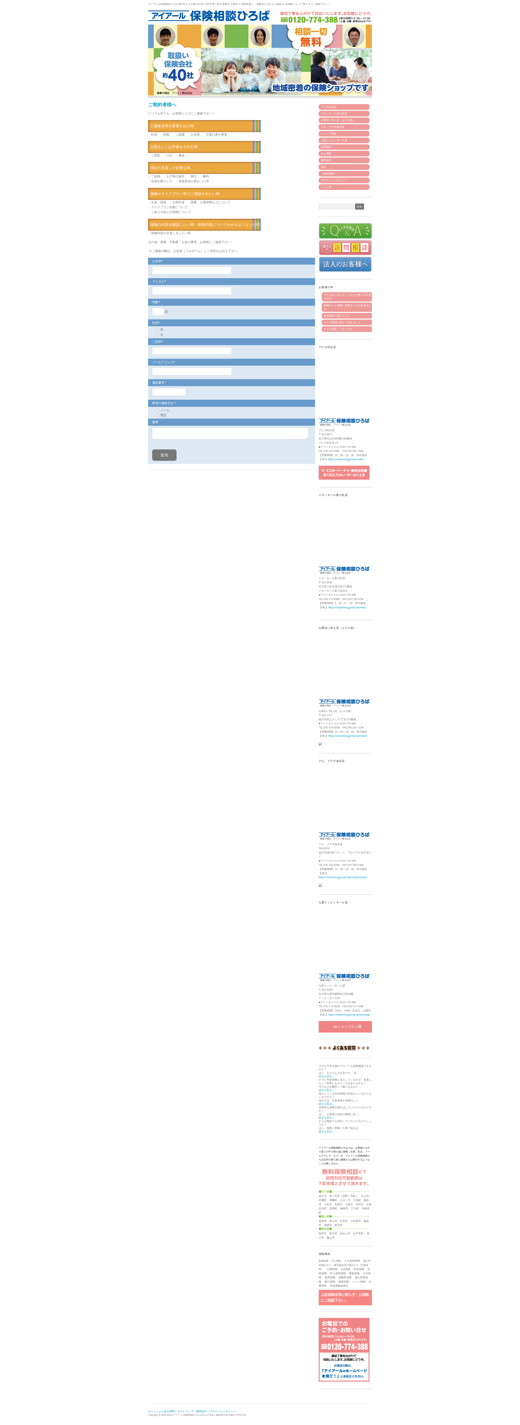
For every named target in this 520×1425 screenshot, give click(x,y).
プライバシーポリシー (334, 180)
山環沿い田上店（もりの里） (338, 120)
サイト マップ (185, 1411)
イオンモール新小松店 (334, 113)
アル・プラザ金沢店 (332, 126)
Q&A (323, 166)
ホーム (152, 1411)
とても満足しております (338, 329)
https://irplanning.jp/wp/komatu (347, 607)
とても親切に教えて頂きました (342, 322)
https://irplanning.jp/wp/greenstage (349, 1014)
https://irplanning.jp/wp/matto (346, 459)
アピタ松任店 (329, 106)
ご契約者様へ (329, 173)
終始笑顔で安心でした (337, 315)
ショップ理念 (329, 133)
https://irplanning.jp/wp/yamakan (347, 735)
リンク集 (326, 186)
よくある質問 (166, 1411)
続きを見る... (326, 1076)
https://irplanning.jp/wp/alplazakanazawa (343, 877)
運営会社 (326, 160)
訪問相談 (326, 147)
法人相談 (326, 153)
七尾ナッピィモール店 (334, 140)
